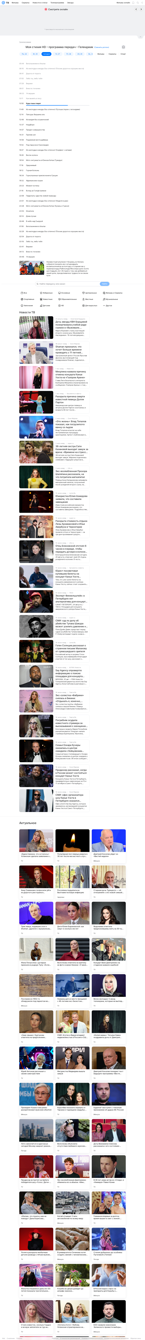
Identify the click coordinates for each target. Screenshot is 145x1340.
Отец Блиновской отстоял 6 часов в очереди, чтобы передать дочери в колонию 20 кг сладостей (71, 549)
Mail (3, 1338)
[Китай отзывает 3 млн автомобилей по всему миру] (72, 1208)
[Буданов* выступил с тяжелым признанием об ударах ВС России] (109, 1100)
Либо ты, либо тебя (34, 78)
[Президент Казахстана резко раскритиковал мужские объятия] (36, 1100)
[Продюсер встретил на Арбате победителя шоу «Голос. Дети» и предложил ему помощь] (36, 1172)
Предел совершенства (35, 130)
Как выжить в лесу (33, 98)
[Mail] (3, 2)
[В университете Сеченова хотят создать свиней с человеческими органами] (72, 1245)
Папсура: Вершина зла (35, 114)
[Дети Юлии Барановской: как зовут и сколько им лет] (72, 919)
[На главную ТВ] (7, 2)
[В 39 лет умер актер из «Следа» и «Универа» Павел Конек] (109, 1172)
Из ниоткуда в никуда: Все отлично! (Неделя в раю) (47, 201)
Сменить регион (101, 47)
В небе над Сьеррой (34, 221)
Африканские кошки (34, 181)
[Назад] (136, 9)
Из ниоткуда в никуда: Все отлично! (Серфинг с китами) (49, 150)
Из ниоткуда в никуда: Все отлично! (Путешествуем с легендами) (53, 109)
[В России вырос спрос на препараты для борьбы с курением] (109, 1281)
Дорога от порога (33, 73)
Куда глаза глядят (33, 103)
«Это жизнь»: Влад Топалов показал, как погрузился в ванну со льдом (71, 424)
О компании (11, 1338)
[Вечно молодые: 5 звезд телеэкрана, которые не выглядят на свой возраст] (109, 991)
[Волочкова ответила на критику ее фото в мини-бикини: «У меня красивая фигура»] (72, 955)
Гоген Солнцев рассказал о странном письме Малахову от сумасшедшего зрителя (71, 648)
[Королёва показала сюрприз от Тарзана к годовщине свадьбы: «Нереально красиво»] (72, 1100)
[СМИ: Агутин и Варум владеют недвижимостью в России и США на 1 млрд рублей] (72, 1027)
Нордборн (30, 125)
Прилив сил (31, 135)
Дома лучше (31, 216)
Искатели (30, 211)
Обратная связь (135, 1338)
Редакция (55, 1338)
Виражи (29, 83)
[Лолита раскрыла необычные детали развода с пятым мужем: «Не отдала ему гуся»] (36, 1245)
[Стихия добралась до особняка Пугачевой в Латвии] (109, 1245)
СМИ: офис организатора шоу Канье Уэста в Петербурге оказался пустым (69, 798)
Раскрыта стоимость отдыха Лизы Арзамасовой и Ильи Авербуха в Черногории (71, 524)
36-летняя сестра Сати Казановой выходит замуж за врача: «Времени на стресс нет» (72, 449)
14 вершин (30, 93)
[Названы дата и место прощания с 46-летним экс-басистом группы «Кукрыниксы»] (72, 991)
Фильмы (100, 54)
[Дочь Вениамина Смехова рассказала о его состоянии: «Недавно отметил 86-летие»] (109, 1136)
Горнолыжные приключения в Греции (42, 175)
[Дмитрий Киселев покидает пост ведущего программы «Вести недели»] (109, 1064)
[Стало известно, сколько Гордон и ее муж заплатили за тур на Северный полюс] (36, 1317)
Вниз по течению (33, 88)
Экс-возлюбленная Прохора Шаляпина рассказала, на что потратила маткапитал (71, 474)
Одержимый (31, 165)
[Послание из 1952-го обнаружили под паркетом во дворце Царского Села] (36, 991)
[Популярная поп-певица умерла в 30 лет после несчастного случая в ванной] (72, 846)
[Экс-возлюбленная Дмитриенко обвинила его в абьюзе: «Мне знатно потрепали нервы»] (72, 1172)
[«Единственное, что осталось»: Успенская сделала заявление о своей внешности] (36, 846)
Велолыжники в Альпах (36, 63)
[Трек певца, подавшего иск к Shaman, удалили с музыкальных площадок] (36, 919)
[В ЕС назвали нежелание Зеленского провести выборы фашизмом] (109, 1317)
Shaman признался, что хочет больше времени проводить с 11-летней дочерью (69, 349)
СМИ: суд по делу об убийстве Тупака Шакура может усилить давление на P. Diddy (71, 623)
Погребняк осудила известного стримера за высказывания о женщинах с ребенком (72, 723)
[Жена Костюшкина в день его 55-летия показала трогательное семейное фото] (36, 1281)
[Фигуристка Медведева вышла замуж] (72, 1064)
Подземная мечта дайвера (37, 140)
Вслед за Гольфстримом (36, 191)
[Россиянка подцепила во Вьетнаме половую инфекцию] (72, 882)
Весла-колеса (32, 155)
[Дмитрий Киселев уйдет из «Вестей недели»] (109, 846)
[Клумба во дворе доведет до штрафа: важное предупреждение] (72, 1281)
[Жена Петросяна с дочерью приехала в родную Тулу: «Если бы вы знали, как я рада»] (36, 955)
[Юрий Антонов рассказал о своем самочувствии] (36, 1064)
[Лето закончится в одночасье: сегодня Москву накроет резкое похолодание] (36, 1136)
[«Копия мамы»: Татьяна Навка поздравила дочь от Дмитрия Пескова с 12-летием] (109, 1027)
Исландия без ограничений (37, 120)
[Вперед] (141, 9)
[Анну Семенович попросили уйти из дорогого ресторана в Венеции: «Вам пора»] (36, 882)
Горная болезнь (32, 170)
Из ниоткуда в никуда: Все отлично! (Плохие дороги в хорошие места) (55, 68)
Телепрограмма (25, 42)
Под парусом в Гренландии (37, 145)
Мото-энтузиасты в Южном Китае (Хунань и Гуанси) (47, 206)
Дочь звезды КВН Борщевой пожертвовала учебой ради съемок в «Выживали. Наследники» (71, 324)
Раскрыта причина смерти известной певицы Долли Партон (70, 399)
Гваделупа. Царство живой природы (41, 196)
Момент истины (32, 186)
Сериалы (112, 54)
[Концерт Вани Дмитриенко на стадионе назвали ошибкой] (109, 955)
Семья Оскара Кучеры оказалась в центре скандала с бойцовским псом (69, 748)
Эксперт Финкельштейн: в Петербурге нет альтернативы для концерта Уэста (71, 598)
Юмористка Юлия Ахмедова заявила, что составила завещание (71, 499)
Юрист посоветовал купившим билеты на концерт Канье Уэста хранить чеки (67, 573)
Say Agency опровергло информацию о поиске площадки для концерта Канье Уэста (69, 673)
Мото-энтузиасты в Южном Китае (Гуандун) (44, 160)
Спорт (123, 54)
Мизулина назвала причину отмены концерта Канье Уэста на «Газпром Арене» (71, 374)
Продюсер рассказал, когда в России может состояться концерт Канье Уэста (71, 773)
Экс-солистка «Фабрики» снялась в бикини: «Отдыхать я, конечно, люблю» (70, 698)
